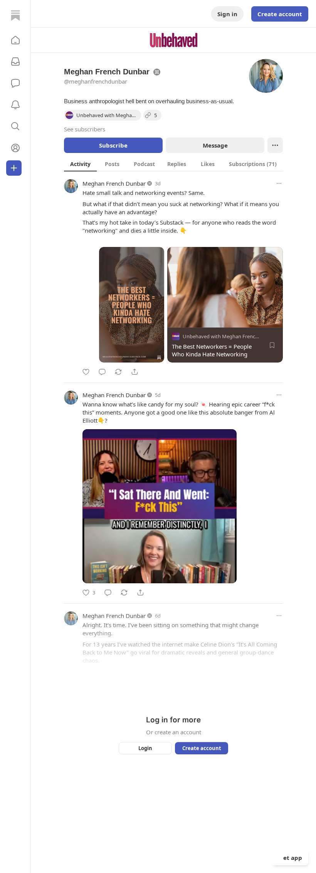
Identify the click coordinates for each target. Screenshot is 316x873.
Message (215, 145)
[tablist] (173, 163)
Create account (279, 14)
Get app (290, 857)
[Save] (272, 345)
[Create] (14, 168)
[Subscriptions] (15, 61)
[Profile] (15, 148)
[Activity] (15, 105)
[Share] (134, 372)
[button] (15, 40)
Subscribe (113, 145)
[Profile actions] (275, 145)
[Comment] (102, 372)
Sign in (227, 14)
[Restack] (118, 372)
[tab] (80, 163)
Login (145, 748)
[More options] (279, 183)
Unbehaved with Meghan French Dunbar (230, 336)
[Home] (15, 15)
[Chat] (15, 83)
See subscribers (84, 129)
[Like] (85, 372)
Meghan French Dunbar (114, 183)
